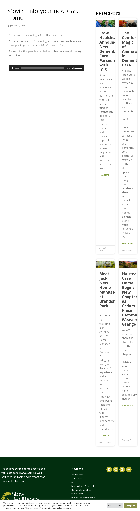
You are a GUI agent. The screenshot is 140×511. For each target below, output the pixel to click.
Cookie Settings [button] (114, 505)
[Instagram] (115, 469)
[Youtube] (129, 469)
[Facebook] (109, 469)
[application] (46, 68)
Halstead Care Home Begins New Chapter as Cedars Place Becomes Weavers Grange (130, 299)
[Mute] (73, 68)
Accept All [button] (130, 505)
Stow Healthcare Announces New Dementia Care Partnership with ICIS (110, 51)
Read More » (105, 175)
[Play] (12, 68)
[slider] (79, 67)
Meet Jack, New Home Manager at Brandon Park (107, 289)
